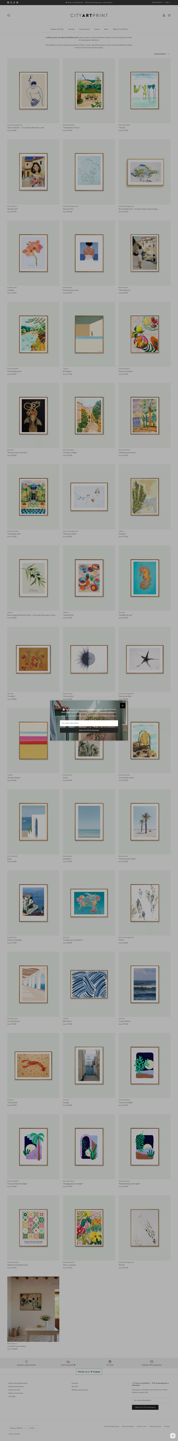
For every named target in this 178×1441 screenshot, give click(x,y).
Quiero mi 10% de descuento (89, 730)
